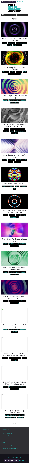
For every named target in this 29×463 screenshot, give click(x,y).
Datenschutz (18, 457)
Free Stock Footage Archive (18, 456)
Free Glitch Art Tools (7, 446)
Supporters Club (6, 435)
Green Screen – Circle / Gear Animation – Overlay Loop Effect (14, 354)
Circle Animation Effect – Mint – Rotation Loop (14, 269)
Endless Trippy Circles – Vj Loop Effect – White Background (14, 383)
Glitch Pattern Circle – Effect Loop (15, 184)
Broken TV (6, 131)
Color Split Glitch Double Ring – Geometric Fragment (14, 211)
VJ (21, 45)
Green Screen (17, 358)
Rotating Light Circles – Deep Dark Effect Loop (14, 39)
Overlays (9, 45)
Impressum (11, 457)
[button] (13, 15)
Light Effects (11, 43)
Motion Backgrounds (21, 43)
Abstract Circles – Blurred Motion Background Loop (14, 297)
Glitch (24, 71)
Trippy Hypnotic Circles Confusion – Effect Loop (14, 68)
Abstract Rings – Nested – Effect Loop (14, 326)
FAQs (4, 438)
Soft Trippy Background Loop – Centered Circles (14, 412)
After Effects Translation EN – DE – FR (11, 448)
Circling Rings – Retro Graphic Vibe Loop (14, 97)
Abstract (5, 43)
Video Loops (16, 45)
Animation (18, 71)
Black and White (21, 129)
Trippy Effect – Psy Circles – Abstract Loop (14, 240)
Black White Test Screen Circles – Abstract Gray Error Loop (14, 125)
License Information (7, 433)
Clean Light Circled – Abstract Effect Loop (14, 156)
